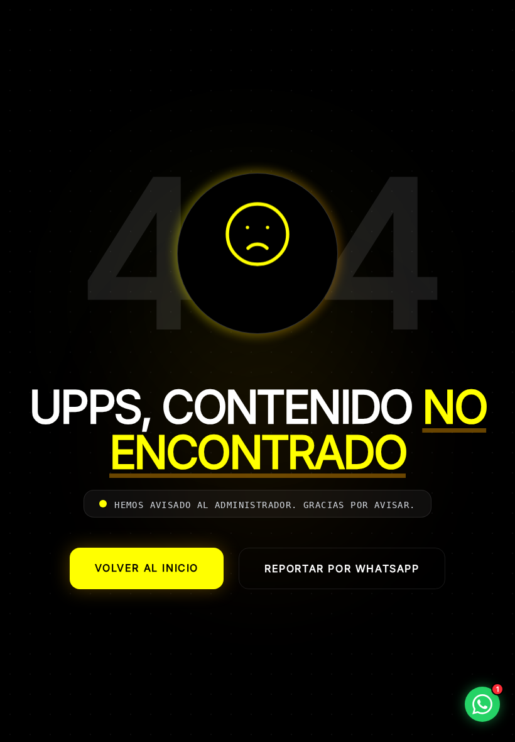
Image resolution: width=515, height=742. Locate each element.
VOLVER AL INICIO (146, 568)
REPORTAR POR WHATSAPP (342, 568)
